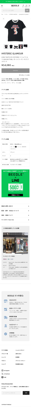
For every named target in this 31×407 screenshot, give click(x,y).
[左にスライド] (2, 46)
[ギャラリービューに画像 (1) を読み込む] (6, 47)
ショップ (4, 364)
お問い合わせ (18, 353)
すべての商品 (5, 350)
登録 (26, 393)
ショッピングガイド (19, 350)
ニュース (4, 357)
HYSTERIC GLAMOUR (13, 14)
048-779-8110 (12, 265)
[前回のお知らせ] (2, 1)
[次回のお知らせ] (28, 1)
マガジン (4, 360)
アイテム (6, 14)
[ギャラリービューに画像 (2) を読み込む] (11, 47)
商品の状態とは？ (18, 144)
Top (2, 14)
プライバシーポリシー (20, 360)
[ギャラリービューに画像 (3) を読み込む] (16, 47)
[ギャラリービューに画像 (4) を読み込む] (21, 47)
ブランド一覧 (5, 353)
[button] (15, 206)
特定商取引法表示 (19, 364)
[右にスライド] (29, 46)
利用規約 (17, 357)
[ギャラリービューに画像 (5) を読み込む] (26, 47)
